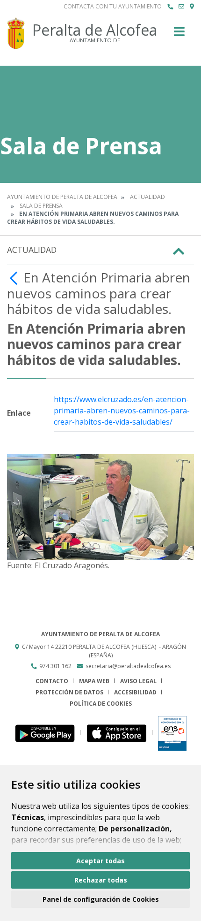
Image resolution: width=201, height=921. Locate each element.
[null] (15, 277)
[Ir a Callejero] (192, 6)
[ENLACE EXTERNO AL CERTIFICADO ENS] (172, 733)
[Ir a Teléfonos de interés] (170, 6)
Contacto (52, 681)
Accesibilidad (135, 692)
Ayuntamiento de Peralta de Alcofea (62, 197)
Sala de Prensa (41, 206)
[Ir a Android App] (47, 733)
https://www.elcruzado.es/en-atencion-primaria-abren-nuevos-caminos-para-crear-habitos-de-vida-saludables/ (122, 410)
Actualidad (147, 197)
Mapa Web (94, 681)
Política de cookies (101, 704)
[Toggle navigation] (179, 34)
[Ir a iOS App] (119, 733)
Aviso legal (138, 681)
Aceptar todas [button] (100, 860)
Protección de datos (69, 692)
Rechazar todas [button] (100, 879)
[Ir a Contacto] (181, 6)
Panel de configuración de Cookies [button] (101, 899)
